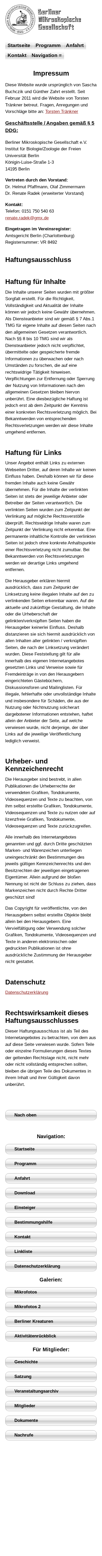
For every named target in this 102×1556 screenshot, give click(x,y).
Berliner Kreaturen (33, 1321)
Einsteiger (25, 1207)
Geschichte (26, 1361)
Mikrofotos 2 (27, 1306)
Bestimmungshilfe (33, 1222)
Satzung (22, 1376)
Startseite (19, 45)
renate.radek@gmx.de (27, 217)
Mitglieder (24, 1405)
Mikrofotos (25, 1292)
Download (24, 1192)
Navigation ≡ (47, 55)
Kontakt (17, 55)
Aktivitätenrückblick (35, 1335)
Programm (48, 45)
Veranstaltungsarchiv (36, 1391)
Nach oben (25, 1115)
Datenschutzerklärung (26, 992)
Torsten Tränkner (61, 111)
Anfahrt (75, 45)
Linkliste (23, 1251)
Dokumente (26, 1420)
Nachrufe (23, 1435)
